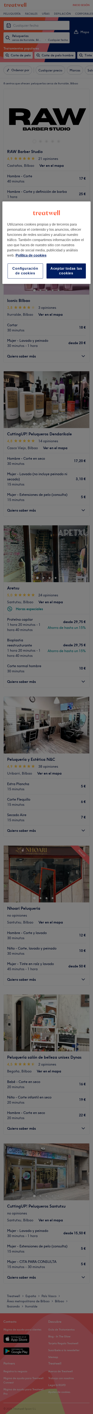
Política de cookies (31, 255)
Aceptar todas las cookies (66, 271)
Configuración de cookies (25, 271)
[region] (46, 242)
